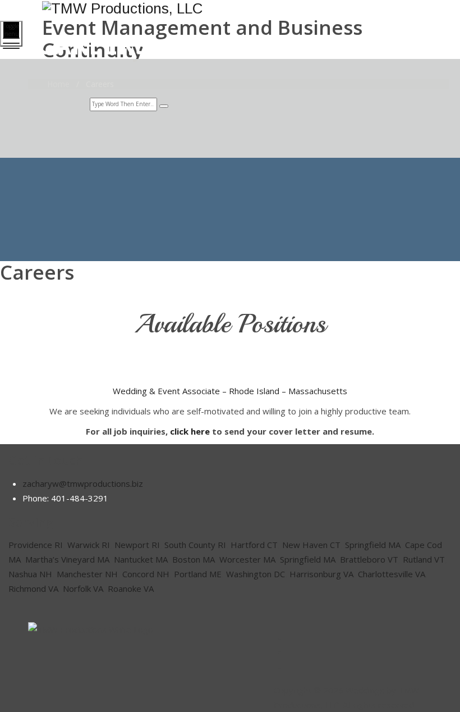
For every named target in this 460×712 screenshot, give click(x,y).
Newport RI (137, 544)
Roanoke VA (131, 588)
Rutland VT (424, 559)
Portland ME (198, 573)
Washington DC (255, 573)
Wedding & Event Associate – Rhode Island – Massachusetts (230, 390)
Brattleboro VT (369, 559)
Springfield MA (373, 544)
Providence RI (35, 544)
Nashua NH (30, 573)
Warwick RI (88, 544)
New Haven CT (311, 544)
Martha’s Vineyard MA (67, 559)
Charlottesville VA (391, 573)
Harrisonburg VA (321, 573)
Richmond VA (33, 588)
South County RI (195, 544)
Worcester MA (247, 559)
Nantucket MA (141, 559)
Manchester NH (87, 573)
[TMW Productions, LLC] (228, 8)
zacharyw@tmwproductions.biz (82, 483)
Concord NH (145, 573)
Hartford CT (254, 544)
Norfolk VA (83, 588)
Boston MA (193, 559)
